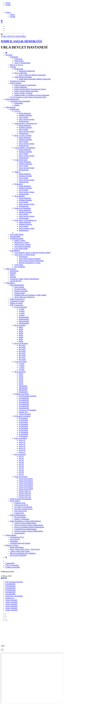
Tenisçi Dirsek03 (11, 604)
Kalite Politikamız (20, 87)
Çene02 (21, 366)
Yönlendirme (10, 283)
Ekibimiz (13, 273)
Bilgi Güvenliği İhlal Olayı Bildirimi (23, 553)
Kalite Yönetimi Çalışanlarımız (25, 85)
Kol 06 (21, 466)
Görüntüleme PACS (17, 537)
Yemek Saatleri (19, 293)
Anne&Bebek (15, 251)
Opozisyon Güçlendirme (27, 410)
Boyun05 (22, 353)
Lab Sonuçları (15, 539)
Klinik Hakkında (25, 113)
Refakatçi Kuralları (21, 291)
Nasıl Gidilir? (23, 117)
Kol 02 (21, 458)
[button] (8, 12)
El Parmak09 (23, 434)
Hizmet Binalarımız (12, 99)
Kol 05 (21, 464)
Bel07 (21, 339)
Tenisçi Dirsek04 (11, 606)
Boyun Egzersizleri (21, 343)
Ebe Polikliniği (19, 267)
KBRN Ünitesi (19, 240)
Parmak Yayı (23, 412)
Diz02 (21, 376)
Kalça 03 (22, 444)
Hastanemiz (14, 57)
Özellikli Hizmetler (16, 238)
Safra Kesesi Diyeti (21, 505)
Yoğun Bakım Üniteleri (22, 244)
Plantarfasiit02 (24, 319)
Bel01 (21, 327)
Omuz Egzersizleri (20, 477)
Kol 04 (21, 462)
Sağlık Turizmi (10, 269)
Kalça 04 (22, 446)
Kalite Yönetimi (15, 83)
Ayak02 (21, 311)
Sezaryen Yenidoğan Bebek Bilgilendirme (29, 527)
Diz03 (21, 378)
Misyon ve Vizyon (16, 65)
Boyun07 (22, 357)
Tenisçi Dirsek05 (11, 608)
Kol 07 (21, 469)
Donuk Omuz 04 (25, 497)
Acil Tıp (17, 111)
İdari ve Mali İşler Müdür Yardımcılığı (32, 75)
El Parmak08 (23, 432)
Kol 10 (21, 475)
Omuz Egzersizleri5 (26, 487)
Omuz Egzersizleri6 (26, 489)
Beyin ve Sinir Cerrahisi (22, 135)
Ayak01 (21, 309)
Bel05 (21, 335)
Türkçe (7, 3)
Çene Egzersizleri (20, 362)
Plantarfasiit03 (24, 321)
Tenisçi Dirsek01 (25, 414)
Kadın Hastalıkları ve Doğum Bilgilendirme (25, 521)
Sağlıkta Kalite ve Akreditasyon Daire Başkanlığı (31, 95)
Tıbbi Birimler (10, 107)
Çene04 (21, 370)
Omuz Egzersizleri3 (26, 483)
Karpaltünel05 (24, 406)
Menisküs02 (23, 388)
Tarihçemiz (18, 59)
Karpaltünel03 (24, 402)
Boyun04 (22, 351)
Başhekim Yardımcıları (27, 71)
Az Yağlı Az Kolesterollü (23, 507)
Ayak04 (21, 315)
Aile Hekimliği (15, 236)
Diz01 (21, 374)
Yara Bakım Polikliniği (22, 246)
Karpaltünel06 (24, 408)
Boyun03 (22, 349)
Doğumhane (23, 257)
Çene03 (21, 368)
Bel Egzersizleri (20, 325)
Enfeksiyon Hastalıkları (22, 208)
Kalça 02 (22, 442)
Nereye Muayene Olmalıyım (24, 297)
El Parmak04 (23, 424)
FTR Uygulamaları (16, 305)
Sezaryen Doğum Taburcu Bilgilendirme (28, 525)
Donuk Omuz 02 (25, 493)
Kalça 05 (22, 448)
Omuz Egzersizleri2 (26, 481)
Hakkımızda (14, 271)
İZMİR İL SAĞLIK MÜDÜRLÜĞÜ (21, 41)
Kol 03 (21, 460)
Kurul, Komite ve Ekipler (23, 93)
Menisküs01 (23, 386)
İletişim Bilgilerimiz (17, 547)
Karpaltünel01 (24, 398)
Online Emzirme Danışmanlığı (20, 499)
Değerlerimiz (19, 61)
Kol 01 (21, 456)
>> (6, 620)
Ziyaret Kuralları (20, 289)
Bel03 (21, 331)
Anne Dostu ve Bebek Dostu (24, 255)
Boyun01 (22, 345)
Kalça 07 (22, 452)
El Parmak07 (23, 430)
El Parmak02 (23, 420)
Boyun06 (22, 355)
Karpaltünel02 (24, 400)
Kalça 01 (22, 440)
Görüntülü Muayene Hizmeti (20, 543)
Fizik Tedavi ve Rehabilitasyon (25, 220)
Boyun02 (22, 347)
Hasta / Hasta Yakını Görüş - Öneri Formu (25, 549)
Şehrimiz (13, 277)
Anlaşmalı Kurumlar (17, 301)
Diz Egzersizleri (20, 372)
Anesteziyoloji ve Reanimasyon (25, 123)
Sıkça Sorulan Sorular (26, 119)
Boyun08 (22, 360)
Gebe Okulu (18, 265)
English (8, 5)
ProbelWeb (14, 541)
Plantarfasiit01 (24, 317)
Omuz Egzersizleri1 (26, 479)
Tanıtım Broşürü (15, 281)
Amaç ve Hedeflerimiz (22, 63)
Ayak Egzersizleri (20, 307)
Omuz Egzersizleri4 (26, 485)
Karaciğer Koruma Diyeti (23, 509)
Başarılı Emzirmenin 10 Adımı (29, 263)
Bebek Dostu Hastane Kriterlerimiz (31, 261)
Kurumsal (8, 55)
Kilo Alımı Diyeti (20, 511)
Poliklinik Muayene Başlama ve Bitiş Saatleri (30, 295)
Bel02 (21, 329)
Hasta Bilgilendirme (17, 285)
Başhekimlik (18, 69)
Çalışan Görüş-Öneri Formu (20, 551)
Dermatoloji (18, 184)
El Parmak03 (23, 422)
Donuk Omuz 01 (25, 491)
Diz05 (21, 382)
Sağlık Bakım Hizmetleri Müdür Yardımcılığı (35, 79)
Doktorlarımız (24, 121)
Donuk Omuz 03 (25, 495)
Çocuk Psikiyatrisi (20, 160)
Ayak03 (21, 313)
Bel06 (21, 337)
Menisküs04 (23, 392)
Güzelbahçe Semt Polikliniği (20, 101)
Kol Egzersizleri (20, 454)
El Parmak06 (23, 428)
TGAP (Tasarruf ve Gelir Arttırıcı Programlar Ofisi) (28, 97)
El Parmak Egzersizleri (22, 416)
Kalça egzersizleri (20, 438)
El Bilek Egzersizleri (21, 394)
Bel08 (21, 341)
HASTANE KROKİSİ (18, 555)
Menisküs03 (23, 390)
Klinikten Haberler (25, 115)
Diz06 (21, 384)
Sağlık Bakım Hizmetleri (23, 77)
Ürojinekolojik (19, 533)
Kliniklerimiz (14, 109)
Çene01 (21, 364)
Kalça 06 (22, 450)
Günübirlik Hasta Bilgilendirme (25, 529)
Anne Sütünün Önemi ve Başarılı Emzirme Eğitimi (32, 253)
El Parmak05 (23, 426)
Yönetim (13, 67)
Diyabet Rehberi (20, 517)
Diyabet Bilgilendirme (18, 515)
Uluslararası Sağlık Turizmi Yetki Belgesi (24, 279)
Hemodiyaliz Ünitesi (21, 242)
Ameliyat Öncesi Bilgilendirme (25, 523)
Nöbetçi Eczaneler (16, 303)
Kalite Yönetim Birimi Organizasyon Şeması (30, 89)
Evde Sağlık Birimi (16, 234)
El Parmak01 (23, 418)
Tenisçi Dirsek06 (11, 610)
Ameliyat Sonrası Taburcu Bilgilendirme (28, 531)
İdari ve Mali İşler (20, 73)
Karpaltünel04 (24, 404)
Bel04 (21, 333)
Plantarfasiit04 (24, 323)
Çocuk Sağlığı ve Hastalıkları (24, 148)
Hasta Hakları (19, 287)
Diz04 (21, 380)
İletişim (17, 105)
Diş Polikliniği (19, 196)
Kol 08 (21, 471)
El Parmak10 (23, 436)
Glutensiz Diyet (19, 503)
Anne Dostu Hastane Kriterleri (30, 259)
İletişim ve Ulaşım (11, 545)
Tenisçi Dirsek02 (11, 602)
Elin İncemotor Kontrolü (27, 396)
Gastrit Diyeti (19, 513)
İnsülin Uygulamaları (21, 519)
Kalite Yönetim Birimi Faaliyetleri (26, 91)
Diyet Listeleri (15, 501)
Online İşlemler (10, 535)
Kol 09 (21, 473)
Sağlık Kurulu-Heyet (17, 299)
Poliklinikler (18, 103)
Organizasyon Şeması (17, 81)
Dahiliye (17, 172)
